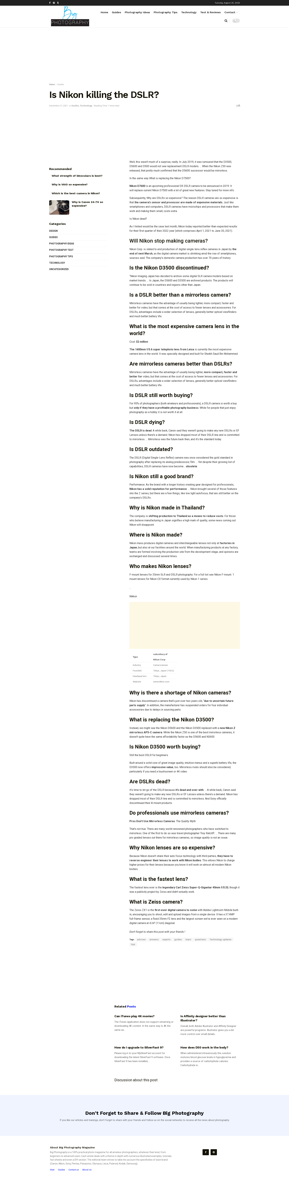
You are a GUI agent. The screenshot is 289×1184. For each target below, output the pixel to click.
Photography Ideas (137, 12)
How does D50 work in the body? (204, 1047)
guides (178, 939)
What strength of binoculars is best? (77, 175)
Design (53, 231)
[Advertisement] (144, 55)
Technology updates (220, 939)
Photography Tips (165, 12)
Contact (229, 12)
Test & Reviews (210, 12)
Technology (189, 12)
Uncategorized (59, 269)
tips (133, 944)
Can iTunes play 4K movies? (134, 1016)
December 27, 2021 (58, 105)
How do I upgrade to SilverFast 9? (139, 1047)
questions (200, 939)
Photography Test (61, 250)
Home (104, 12)
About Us (86, 1169)
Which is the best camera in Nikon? (76, 193)
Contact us (73, 1169)
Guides (116, 12)
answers (154, 939)
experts (167, 939)
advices (141, 939)
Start (52, 1169)
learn (188, 939)
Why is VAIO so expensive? (69, 184)
